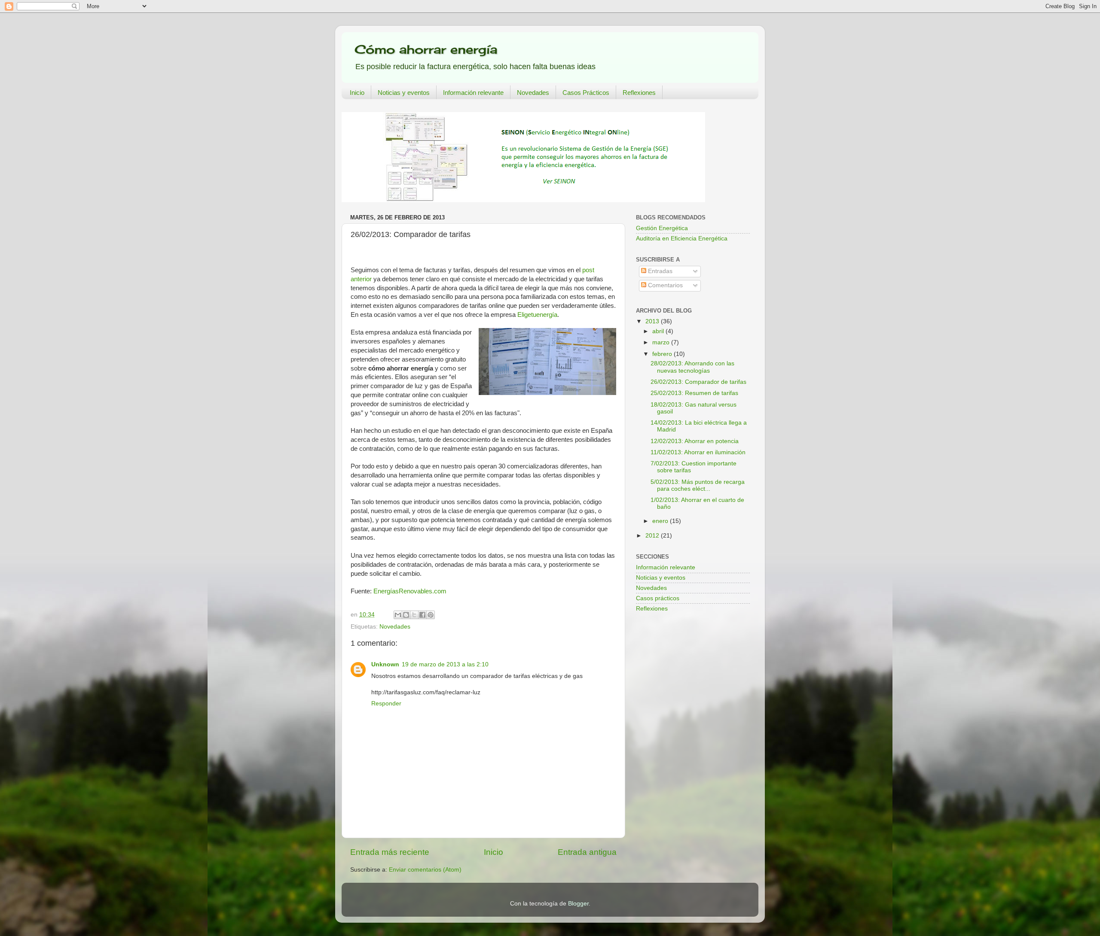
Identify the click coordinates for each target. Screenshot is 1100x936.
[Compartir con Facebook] (422, 615)
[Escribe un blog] (406, 615)
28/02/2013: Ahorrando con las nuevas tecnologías (692, 367)
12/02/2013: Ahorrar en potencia (695, 441)
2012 (653, 535)
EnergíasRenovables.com (409, 591)
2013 (653, 321)
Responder (386, 703)
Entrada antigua (587, 852)
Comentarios (664, 285)
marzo (661, 342)
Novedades (533, 92)
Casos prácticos (657, 598)
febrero (663, 354)
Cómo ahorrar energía (425, 49)
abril (659, 331)
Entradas (659, 271)
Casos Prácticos (585, 92)
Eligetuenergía (537, 314)
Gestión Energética (662, 228)
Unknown (385, 664)
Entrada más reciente (389, 852)
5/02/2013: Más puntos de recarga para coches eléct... (698, 485)
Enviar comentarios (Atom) (425, 869)
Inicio (357, 92)
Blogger (578, 903)
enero (661, 521)
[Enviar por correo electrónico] (398, 615)
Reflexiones (639, 92)
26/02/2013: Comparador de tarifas (698, 382)
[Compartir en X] (414, 615)
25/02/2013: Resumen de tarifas (694, 393)
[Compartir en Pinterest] (430, 615)
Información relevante (473, 92)
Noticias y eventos (404, 92)
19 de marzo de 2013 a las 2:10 (445, 664)
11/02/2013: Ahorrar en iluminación (698, 452)
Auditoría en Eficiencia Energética (681, 238)
